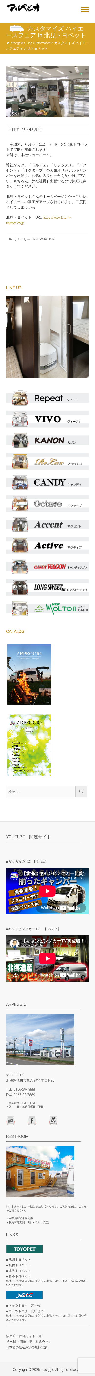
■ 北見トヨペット (18, 1270)
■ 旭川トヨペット (18, 1259)
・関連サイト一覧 (29, 1336)
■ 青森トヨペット (18, 1276)
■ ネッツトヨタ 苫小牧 (23, 1305)
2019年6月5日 (31, 129)
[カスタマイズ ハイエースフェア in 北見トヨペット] (47, 91)
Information (44, 239)
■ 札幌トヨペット (18, 1265)
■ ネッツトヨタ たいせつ (25, 1311)
